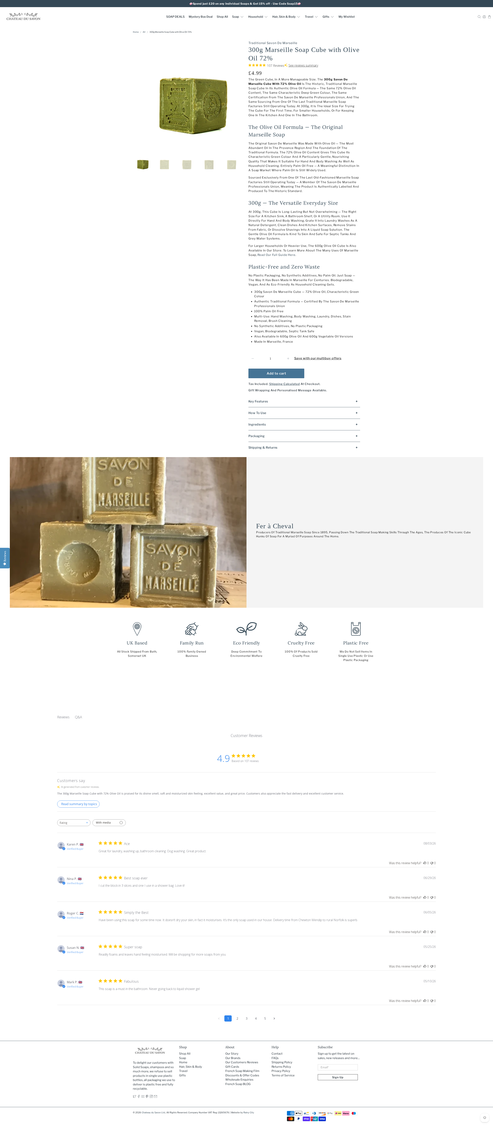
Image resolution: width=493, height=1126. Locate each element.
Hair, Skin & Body (284, 16)
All (144, 32)
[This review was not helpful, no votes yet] (431, 863)
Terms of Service (283, 1075)
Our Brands (233, 1058)
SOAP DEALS (175, 16)
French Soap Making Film (242, 1071)
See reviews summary (303, 65)
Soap (235, 16)
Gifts (326, 16)
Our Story (231, 1053)
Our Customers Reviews (241, 1062)
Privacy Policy (281, 1071)
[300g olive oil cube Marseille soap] (189, 93)
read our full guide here (276, 255)
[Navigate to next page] (274, 1018)
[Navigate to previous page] (218, 1018)
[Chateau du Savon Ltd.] (23, 16)
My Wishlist (347, 16)
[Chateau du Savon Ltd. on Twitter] (134, 1097)
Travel (309, 16)
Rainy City (248, 1112)
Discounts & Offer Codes (242, 1075)
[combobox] (74, 822)
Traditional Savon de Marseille (272, 43)
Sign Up (337, 1077)
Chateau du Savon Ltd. (153, 1112)
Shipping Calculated (284, 384)
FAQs (275, 1058)
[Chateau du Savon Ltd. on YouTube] (143, 1097)
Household (255, 16)
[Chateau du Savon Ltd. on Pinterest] (147, 1097)
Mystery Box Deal (201, 16)
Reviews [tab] (63, 717)
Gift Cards (232, 1066)
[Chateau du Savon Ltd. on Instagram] (151, 1097)
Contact (277, 1053)
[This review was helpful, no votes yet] (424, 863)
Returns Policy (281, 1066)
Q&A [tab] (78, 717)
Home (136, 32)
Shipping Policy (282, 1062)
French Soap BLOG (238, 1084)
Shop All (222, 16)
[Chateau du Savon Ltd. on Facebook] (138, 1097)
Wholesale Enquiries (239, 1079)
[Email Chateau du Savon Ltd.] (155, 1097)
